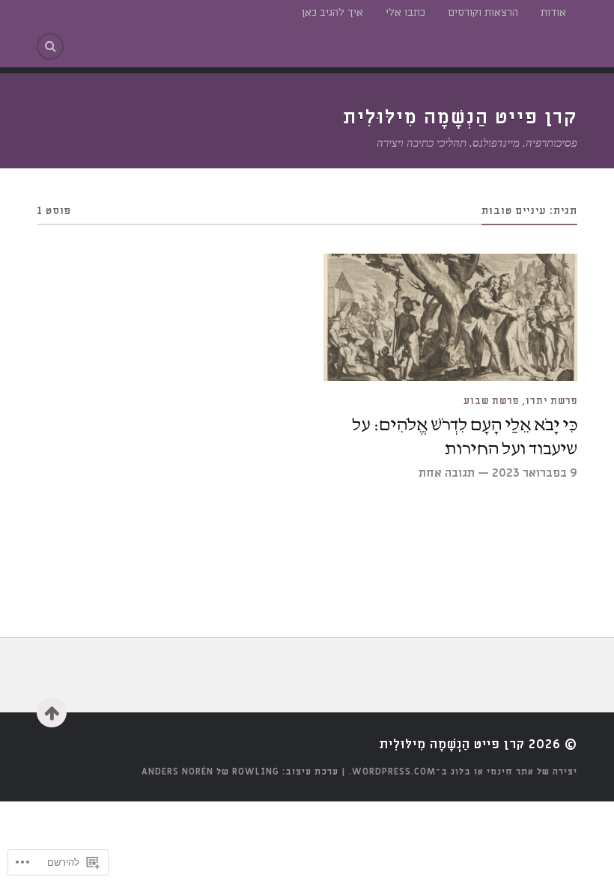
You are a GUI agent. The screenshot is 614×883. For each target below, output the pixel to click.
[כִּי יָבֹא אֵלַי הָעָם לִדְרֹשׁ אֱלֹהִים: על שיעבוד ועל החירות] (450, 317)
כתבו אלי (405, 12)
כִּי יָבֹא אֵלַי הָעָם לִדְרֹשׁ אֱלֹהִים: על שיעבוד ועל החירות (464, 437)
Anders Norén (177, 771)
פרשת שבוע (491, 401)
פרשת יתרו (551, 401)
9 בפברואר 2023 (534, 472)
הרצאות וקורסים (483, 12)
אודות (553, 12)
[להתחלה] (52, 712)
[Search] (50, 46)
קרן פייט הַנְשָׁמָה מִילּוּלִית (460, 117)
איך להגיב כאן (332, 12)
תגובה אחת (447, 472)
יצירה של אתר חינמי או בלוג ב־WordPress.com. (463, 771)
